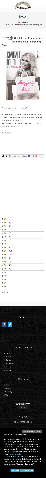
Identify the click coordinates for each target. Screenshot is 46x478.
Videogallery (8, 392)
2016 (5, 254)
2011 (5, 272)
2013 (5, 265)
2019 (5, 244)
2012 (5, 269)
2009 (5, 276)
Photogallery (8, 388)
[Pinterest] (36, 156)
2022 (5, 233)
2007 (5, 283)
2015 (5, 258)
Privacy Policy (8, 363)
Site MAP (8, 370)
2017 (5, 251)
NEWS (6, 395)
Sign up (23, 407)
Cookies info (8, 367)
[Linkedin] (33, 156)
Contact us (7, 360)
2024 (5, 226)
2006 (5, 286)
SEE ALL (6, 292)
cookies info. (16, 454)
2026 (5, 219)
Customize (15, 470)
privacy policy (8, 447)
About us (7, 353)
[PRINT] (3, 156)
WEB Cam (7, 385)
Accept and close (27, 470)
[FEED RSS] (7, 156)
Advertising (7, 357)
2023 (5, 230)
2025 (5, 223)
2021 (5, 237)
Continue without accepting (32, 431)
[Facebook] (29, 156)
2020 (5, 240)
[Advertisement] (23, 191)
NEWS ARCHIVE (15, 156)
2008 (5, 279)
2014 (5, 262)
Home (20, 22)
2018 (5, 247)
